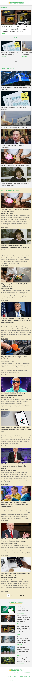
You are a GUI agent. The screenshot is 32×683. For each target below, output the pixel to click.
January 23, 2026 (10, 470)
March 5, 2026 (9, 397)
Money (4, 34)
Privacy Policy (11, 677)
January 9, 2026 (10, 509)
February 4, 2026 (10, 434)
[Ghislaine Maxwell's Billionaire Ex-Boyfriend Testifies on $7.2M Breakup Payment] (16, 236)
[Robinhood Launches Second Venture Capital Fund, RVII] (8, 609)
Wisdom (19, 645)
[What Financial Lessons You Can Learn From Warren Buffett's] (16, 455)
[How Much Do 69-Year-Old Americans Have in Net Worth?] (16, 200)
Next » (22, 595)
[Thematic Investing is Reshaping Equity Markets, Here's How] (16, 564)
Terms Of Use (25, 677)
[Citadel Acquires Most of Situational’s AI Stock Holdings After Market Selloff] (8, 639)
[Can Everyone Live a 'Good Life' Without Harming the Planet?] (8, 660)
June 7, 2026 (9, 213)
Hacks (19, 624)
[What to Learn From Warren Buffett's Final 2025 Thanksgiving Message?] (16, 530)
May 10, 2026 (9, 288)
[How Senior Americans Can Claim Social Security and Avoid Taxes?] (11, 46)
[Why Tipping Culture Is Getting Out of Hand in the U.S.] (16, 274)
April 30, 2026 (10, 325)
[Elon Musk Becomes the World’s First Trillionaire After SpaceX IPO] (16, 136)
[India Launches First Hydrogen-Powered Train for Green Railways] (16, 78)
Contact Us (26, 673)
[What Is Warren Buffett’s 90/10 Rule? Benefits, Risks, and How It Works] (8, 618)
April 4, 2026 (9, 361)
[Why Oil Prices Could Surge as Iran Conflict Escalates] (16, 347)
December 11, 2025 (11, 543)
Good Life (20, 613)
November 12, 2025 (11, 578)
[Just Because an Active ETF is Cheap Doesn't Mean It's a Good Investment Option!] (8, 650)
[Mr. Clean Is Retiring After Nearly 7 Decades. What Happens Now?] (16, 384)
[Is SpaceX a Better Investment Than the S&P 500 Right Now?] (16, 118)
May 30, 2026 (9, 252)
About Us (14, 673)
